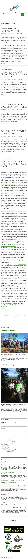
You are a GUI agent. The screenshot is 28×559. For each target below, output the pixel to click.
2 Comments (20, 33)
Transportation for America (7, 183)
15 (24, 315)
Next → (16, 317)
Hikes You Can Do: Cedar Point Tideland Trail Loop (14, 74)
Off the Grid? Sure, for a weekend (8, 504)
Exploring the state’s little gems (13, 132)
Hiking (5, 69)
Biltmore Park (6, 234)
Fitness (2, 28)
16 (10, 317)
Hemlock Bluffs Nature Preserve (8, 151)
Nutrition (10, 28)
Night (5, 159)
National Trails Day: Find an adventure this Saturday (12, 493)
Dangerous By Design (12, 188)
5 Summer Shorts (4, 461)
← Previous (5, 315)
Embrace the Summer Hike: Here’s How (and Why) (11, 472)
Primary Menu (26, 1)
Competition (3, 101)
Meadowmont (19, 233)
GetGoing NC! (14, 8)
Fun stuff (6, 128)
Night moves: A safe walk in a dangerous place (13, 164)
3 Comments (20, 79)
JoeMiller (14, 33)
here (10, 206)
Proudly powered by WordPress (6, 557)
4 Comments (20, 168)
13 (17, 315)
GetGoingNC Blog (6, 459)
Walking (15, 28)
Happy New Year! (10, 30)
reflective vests (23, 286)
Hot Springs (21, 119)
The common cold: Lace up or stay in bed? (14, 105)
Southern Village (10, 233)
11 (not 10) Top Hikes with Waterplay (8, 482)
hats (4, 288)
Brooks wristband (22, 264)
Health (5, 28)
